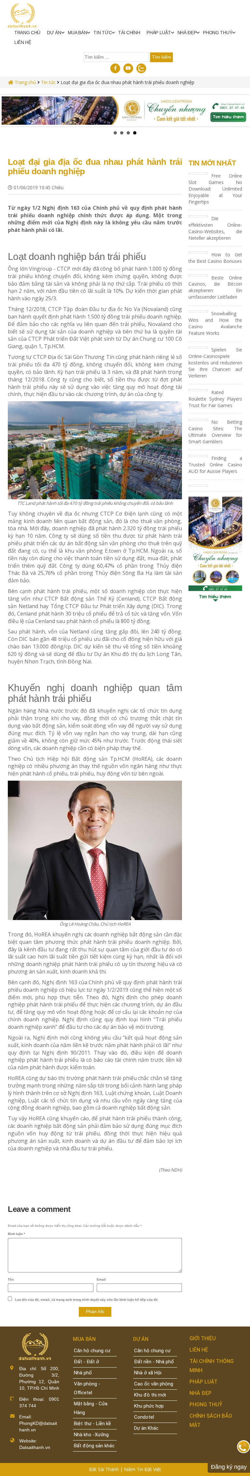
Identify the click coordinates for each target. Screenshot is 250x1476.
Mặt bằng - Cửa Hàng (90, 1408)
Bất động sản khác (94, 1446)
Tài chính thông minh (211, 1366)
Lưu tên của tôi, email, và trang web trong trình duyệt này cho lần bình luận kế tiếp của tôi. (87, 1299)
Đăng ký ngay (229, 1467)
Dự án (54, 32)
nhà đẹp (187, 32)
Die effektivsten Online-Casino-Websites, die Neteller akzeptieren (215, 228)
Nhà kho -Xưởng (91, 1435)
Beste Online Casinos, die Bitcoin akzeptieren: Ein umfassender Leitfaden (215, 287)
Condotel (144, 1417)
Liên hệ (22, 42)
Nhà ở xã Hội (147, 1373)
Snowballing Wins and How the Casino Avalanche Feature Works (215, 323)
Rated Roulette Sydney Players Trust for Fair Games (215, 398)
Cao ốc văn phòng (153, 1384)
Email (101, 1279)
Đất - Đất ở (86, 1362)
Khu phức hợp (149, 1406)
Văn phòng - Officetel (87, 1388)
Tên (11, 1279)
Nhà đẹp (200, 1393)
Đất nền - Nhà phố (154, 1362)
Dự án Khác (146, 1428)
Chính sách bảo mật (210, 1420)
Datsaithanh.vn (34, 1447)
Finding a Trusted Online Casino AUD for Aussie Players (215, 464)
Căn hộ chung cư (92, 1351)
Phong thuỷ (217, 32)
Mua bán (77, 32)
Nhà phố (83, 1373)
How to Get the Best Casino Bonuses (215, 257)
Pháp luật (158, 32)
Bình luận (16, 1234)
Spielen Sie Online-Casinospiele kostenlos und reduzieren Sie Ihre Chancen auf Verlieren (215, 363)
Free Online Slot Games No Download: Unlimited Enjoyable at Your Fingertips (215, 189)
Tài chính (129, 32)
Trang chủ (27, 32)
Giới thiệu (202, 1338)
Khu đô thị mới (150, 1395)
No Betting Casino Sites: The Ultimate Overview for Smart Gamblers (215, 432)
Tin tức (102, 32)
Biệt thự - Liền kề (92, 1423)
